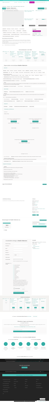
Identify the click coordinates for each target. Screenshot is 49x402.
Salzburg (19, 359)
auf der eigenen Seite (35, 348)
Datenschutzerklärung (17, 291)
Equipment (6, 103)
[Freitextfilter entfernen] (44, 2)
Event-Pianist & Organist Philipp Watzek (28, 58)
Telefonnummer (8, 257)
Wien (17, 359)
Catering (15, 268)
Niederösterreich (27, 359)
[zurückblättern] (4, 18)
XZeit (6, 300)
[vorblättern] (22, 18)
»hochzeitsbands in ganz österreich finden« (24, 375)
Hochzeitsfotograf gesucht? (15, 0)
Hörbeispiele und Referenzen (9, 109)
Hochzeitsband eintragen (6, 385)
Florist (15, 269)
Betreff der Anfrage (8, 243)
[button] (13, 18)
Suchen (45, 2)
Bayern (37, 204)
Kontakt (15, 387)
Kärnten (31, 359)
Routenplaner (44, 184)
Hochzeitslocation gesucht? (7, 0)
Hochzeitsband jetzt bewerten (40, 226)
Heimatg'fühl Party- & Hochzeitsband (28, 302)
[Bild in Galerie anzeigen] (30, 14)
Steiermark (33, 359)
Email (6, 248)
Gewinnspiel (26, 385)
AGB (36, 381)
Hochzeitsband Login (42, 0)
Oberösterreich (23, 359)
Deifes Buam (42, 301)
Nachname (7, 252)
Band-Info (5, 67)
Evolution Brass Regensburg (35, 58)
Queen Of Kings (21, 56)
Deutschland (35, 205)
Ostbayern (43, 208)
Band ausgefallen (32, 2)
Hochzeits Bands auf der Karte (6, 379)
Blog (25, 383)
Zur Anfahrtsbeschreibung (36, 246)
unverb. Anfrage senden (41, 8)
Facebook (26, 379)
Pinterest (26, 381)
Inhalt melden (35, 316)
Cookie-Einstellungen (13, 121)
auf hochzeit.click (25, 367)
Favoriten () (41, 401)
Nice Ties (13, 56)
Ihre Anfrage (7, 245)
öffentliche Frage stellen (25, 331)
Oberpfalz (41, 208)
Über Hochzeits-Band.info (6, 383)
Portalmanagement (38, 385)
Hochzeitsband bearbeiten (39, 387)
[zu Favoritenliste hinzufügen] (3, 11)
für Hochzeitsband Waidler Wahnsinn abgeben (6, 348)
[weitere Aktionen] (46, 8)
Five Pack (21, 301)
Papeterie (15, 273)
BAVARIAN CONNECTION (43, 54)
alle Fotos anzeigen (32, 25)
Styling (15, 274)
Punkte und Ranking (5, 389)
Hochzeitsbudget (8, 259)
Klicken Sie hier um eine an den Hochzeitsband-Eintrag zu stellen (25, 326)
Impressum (37, 379)
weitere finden (13, 348)
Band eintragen (20, 2)
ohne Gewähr (29, 316)
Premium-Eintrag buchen (6, 387)
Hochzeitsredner (16, 276)
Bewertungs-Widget (5, 391)
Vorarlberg (42, 359)
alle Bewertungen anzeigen (42, 25)
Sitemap (15, 385)
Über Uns (27, 2)
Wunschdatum (7, 254)
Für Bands (24, 2)
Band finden (15, 2)
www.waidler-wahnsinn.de (39, 35)
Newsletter (26, 387)
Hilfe (45, 0)
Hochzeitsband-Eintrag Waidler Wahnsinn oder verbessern (28, 348)
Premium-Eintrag (47, 298)
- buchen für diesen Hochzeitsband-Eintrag (43, 348)
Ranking (15, 383)
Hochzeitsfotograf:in (16, 267)
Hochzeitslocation (16, 266)
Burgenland (38, 359)
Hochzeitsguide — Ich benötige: (8, 263)
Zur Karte (34, 245)
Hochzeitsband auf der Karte (36, 32)
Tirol (35, 359)
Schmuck (15, 275)
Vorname (7, 250)
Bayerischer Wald (37, 208)
